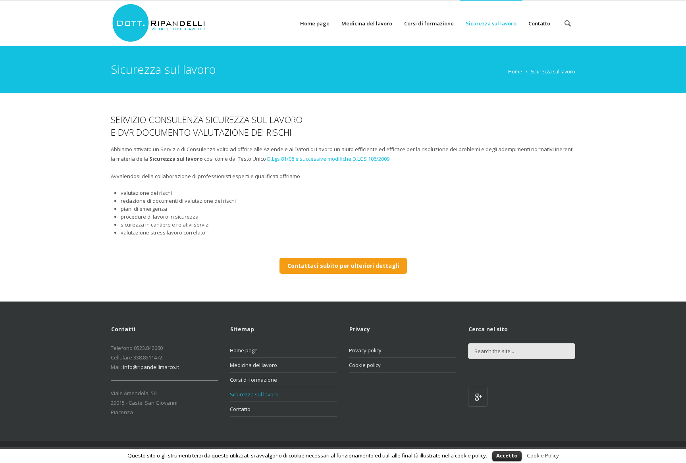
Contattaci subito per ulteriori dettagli (343, 265)
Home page (315, 23)
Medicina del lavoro (366, 23)
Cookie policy (365, 365)
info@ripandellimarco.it (151, 367)
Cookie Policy (543, 455)
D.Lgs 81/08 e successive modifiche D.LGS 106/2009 (328, 158)
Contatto (539, 23)
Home (515, 71)
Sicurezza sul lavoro (491, 23)
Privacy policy (365, 350)
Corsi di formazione (429, 23)
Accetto (507, 455)
